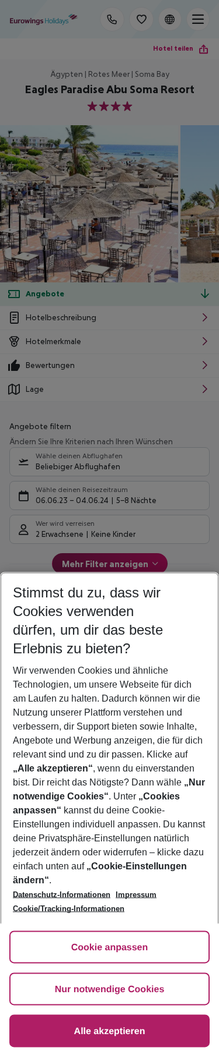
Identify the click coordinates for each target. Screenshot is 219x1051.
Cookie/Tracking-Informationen (68, 908)
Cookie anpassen (109, 948)
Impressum (136, 894)
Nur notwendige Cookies (110, 990)
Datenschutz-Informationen (61, 894)
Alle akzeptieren (109, 1031)
